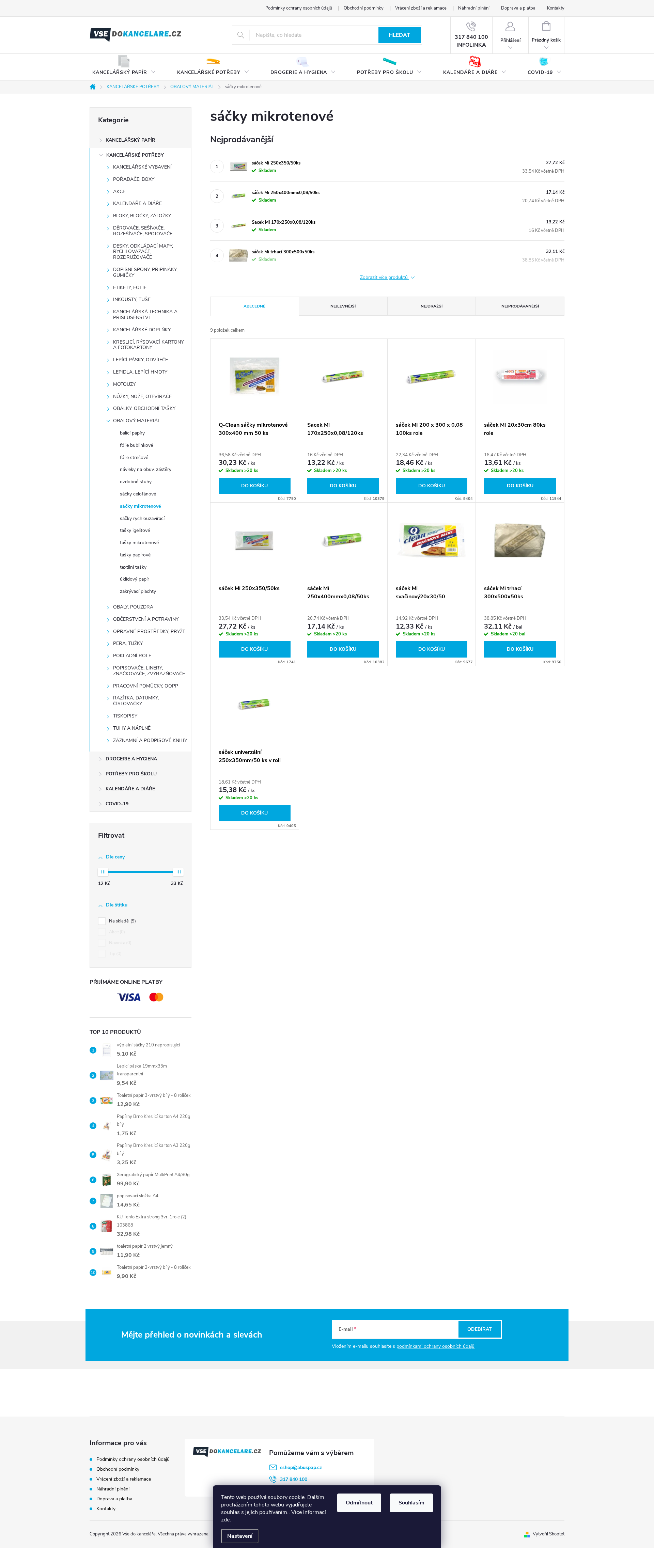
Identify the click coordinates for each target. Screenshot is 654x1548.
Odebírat (479, 1329)
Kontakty (555, 8)
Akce (116, 932)
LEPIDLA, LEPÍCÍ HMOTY (140, 372)
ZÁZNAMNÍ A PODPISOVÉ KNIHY (150, 740)
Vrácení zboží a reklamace (421, 8)
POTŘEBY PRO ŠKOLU (131, 774)
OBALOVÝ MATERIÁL (136, 420)
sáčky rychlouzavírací (142, 518)
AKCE (119, 191)
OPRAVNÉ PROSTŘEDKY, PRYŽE (149, 631)
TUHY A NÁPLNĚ (132, 728)
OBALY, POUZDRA (133, 607)
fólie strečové (134, 457)
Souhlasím (411, 1502)
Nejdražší (431, 306)
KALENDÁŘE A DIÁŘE (137, 203)
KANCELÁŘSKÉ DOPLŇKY (142, 330)
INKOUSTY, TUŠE (132, 299)
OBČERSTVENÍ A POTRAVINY (145, 619)
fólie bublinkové (136, 445)
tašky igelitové (135, 530)
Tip (114, 954)
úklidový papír (134, 579)
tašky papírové (135, 555)
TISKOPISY (125, 716)
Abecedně (254, 306)
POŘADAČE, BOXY (133, 179)
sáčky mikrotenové (140, 506)
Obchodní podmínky (364, 8)
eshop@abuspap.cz (301, 1467)
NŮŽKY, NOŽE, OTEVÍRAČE (142, 396)
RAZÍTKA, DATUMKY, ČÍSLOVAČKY (136, 701)
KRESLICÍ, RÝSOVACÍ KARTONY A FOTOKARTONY (148, 345)
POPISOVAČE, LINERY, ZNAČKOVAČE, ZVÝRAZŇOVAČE (149, 671)
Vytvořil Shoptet (548, 1534)
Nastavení (239, 1536)
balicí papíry (132, 433)
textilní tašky (133, 567)
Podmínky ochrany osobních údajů (298, 8)
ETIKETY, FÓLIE (129, 287)
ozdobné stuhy (136, 481)
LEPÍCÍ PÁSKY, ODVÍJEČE (140, 360)
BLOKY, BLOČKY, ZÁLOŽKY (142, 215)
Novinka (119, 943)
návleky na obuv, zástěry (145, 469)
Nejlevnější (343, 306)
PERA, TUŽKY (128, 643)
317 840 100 (293, 1479)
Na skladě (122, 921)
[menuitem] (124, 67)
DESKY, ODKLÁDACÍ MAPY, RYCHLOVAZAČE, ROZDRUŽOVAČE (143, 252)
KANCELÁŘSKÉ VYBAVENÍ (142, 167)
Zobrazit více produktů (384, 278)
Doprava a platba (518, 8)
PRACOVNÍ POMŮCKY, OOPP (145, 686)
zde (225, 1519)
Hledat (399, 35)
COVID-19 (117, 804)
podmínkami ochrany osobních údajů (435, 1346)
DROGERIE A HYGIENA (131, 759)
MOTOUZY (124, 384)
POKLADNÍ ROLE (132, 655)
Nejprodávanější (520, 306)
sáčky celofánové (138, 494)
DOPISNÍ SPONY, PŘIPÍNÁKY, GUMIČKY (145, 272)
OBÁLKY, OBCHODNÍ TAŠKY (144, 408)
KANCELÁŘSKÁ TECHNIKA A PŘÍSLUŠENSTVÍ (145, 315)
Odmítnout (359, 1502)
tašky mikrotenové (139, 542)
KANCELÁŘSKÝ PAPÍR (130, 140)
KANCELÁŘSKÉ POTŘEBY (135, 155)
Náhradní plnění (473, 8)
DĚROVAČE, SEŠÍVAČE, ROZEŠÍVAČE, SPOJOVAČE (142, 231)
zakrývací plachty (138, 591)
